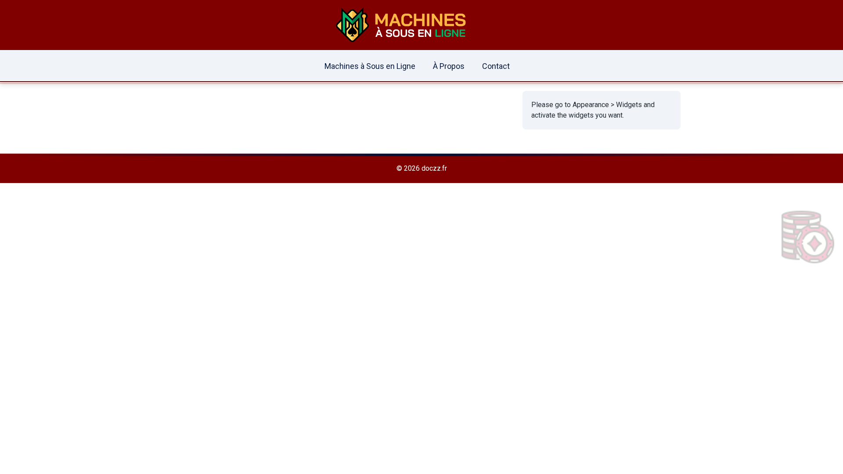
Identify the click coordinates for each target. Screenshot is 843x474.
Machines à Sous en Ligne (369, 66)
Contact (496, 66)
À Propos (449, 66)
